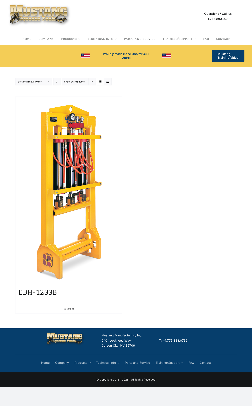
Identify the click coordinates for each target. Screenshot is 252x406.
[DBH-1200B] (68, 191)
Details (70, 308)
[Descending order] (57, 81)
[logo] (40, 2)
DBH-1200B (37, 292)
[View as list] (107, 81)
